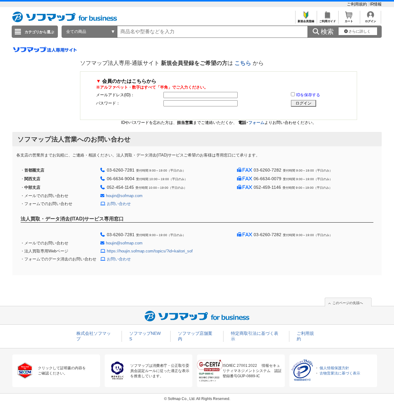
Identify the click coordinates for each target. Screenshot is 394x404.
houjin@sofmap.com (124, 195)
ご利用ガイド (327, 21)
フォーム (256, 122)
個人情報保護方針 (334, 368)
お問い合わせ (119, 203)
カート (349, 21)
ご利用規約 (357, 4)
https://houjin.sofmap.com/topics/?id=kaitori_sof (150, 251)
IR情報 (376, 4)
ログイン (370, 21)
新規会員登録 (306, 21)
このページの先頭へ (347, 303)
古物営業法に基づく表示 (340, 373)
